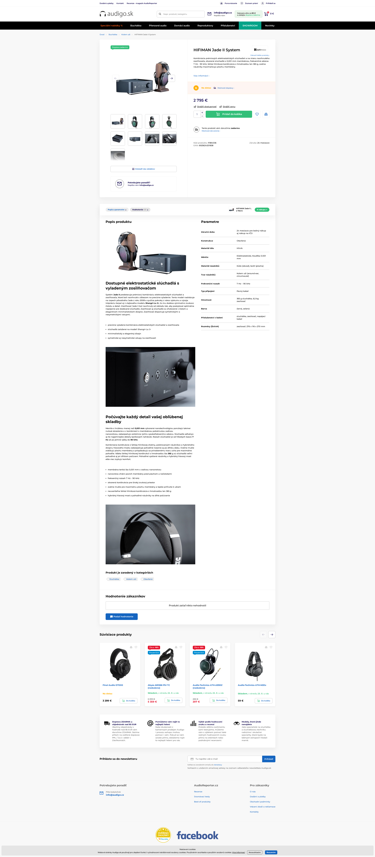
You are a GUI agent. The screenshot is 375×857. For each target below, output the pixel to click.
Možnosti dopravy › (226, 88)
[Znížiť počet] (202, 116)
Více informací (238, 852)
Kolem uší (125, 34)
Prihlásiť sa (270, 3)
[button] (171, 78)
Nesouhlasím (255, 852)
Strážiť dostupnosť (207, 106)
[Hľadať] (160, 14)
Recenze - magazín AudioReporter (142, 3)
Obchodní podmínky (260, 801)
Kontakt (120, 3)
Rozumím (271, 852)
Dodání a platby (107, 3)
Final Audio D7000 (113, 685)
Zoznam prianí (251, 3)
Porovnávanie (231, 3)
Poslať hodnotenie (123, 616)
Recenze (198, 791)
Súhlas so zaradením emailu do (205, 765)
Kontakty (254, 812)
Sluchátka (113, 34)
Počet (197, 114)
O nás (253, 791)
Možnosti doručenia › (211, 131)
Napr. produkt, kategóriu (175, 14)
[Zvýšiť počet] (202, 112)
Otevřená (148, 579)
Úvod (102, 34)
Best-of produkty (202, 801)
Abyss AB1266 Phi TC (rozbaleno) (159, 686)
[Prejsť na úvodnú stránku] (116, 14)
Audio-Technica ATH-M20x (252, 685)
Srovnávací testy (202, 796)
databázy (218, 765)
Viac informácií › (201, 76)
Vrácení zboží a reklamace (262, 806)
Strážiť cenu (229, 106)
